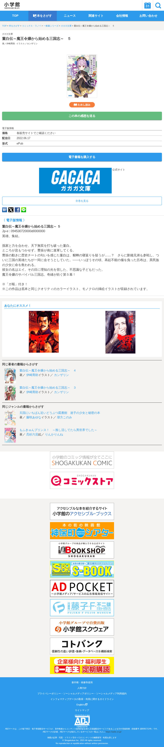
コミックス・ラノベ (31, 26)
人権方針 (82, 688)
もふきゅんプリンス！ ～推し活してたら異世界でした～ (58, 430)
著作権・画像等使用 (82, 682)
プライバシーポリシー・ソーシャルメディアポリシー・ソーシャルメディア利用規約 (82, 693)
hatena (4, 209)
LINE (23, 209)
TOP (4, 26)
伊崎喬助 (10, 43)
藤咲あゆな (33, 417)
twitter (10, 209)
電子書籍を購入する (82, 157)
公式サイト (118, 169)
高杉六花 (32, 434)
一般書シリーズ (51, 26)
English (80, 704)
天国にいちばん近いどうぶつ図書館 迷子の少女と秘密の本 (59, 412)
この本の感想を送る (82, 115)
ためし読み (82, 104)
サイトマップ (82, 710)
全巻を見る (82, 200)
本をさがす (14, 26)
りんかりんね (54, 434)
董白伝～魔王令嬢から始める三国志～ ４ (47, 370)
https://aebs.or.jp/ (114, 732)
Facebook (17, 209)
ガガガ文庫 (66, 26)
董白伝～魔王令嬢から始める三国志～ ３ (47, 387)
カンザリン (32, 43)
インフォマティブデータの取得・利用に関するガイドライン (82, 699)
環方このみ (64, 417)
